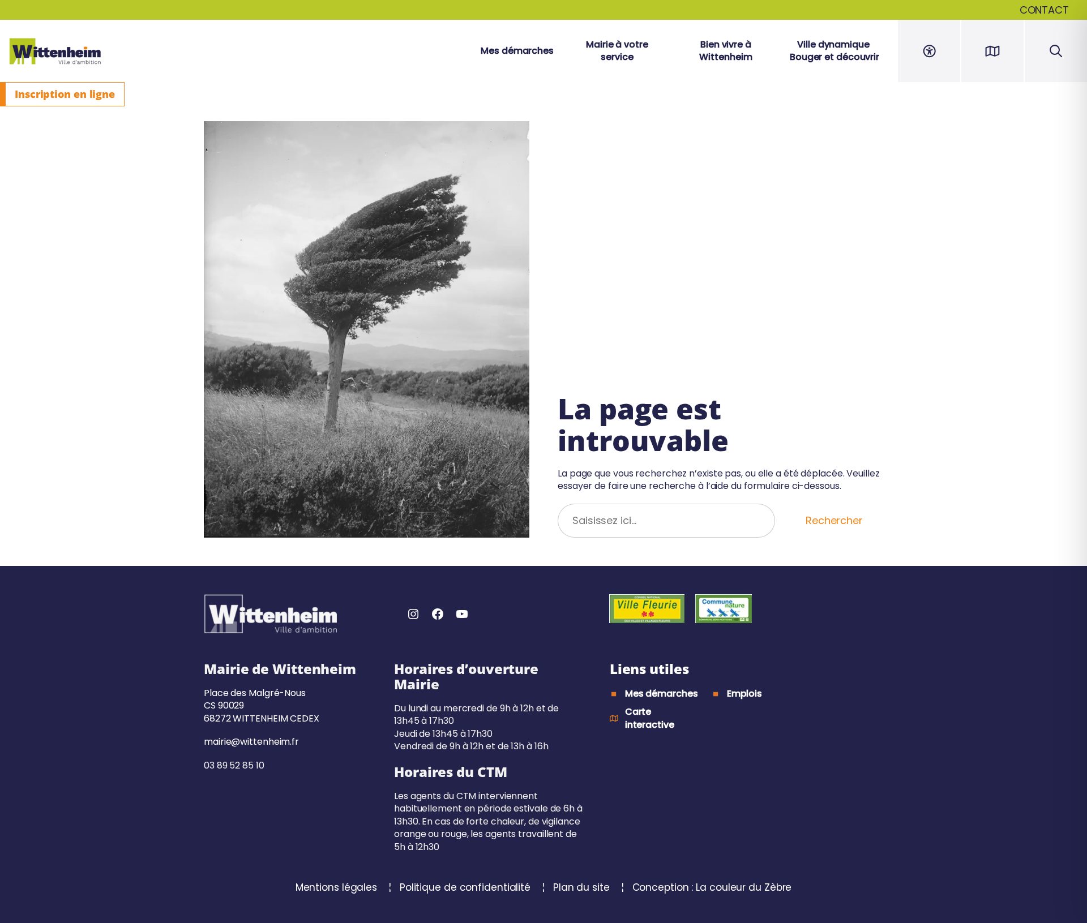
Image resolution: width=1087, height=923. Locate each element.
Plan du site (583, 887)
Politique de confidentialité (466, 887)
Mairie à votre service (617, 50)
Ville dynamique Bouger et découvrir (834, 50)
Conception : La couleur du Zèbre (712, 887)
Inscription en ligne (65, 94)
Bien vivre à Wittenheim (725, 50)
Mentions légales (338, 887)
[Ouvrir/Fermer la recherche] (1056, 51)
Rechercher (834, 520)
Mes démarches (517, 50)
